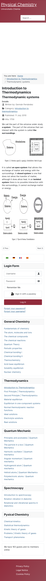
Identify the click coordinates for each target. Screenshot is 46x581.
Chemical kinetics (12, 521)
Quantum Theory (12, 344)
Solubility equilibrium (13, 368)
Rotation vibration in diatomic (18, 499)
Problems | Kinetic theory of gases (20, 533)
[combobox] (32, 18)
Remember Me (13, 287)
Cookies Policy (23, 574)
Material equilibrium (13, 399)
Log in (23, 302)
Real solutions (10, 422)
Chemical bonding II (13, 356)
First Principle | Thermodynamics (19, 391)
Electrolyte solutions (13, 418)
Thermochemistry (12, 360)
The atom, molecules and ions (18, 332)
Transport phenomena (14, 537)
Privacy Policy (22, 566)
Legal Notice (22, 570)
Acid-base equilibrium (14, 364)
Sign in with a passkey (25, 294)
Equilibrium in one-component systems (22, 403)
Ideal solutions (10, 414)
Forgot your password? (15, 308)
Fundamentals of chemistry (16, 328)
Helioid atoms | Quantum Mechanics (21, 472)
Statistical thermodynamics (16, 525)
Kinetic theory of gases (15, 529)
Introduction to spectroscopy (17, 495)
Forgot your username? (15, 311)
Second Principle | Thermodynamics (20, 395)
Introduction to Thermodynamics (19, 387)
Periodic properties (13, 348)
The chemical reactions (15, 340)
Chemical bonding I (13, 352)
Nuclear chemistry (12, 372)
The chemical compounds (16, 336)
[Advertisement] (23, 47)
